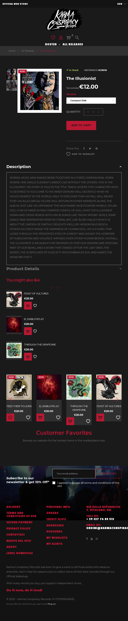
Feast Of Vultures (36, 293)
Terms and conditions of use (21, 514)
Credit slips (56, 519)
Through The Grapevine (40, 344)
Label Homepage (19, 553)
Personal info (58, 507)
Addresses (55, 525)
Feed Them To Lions (19, 406)
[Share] (84, 148)
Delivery (13, 507)
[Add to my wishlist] (35, 305)
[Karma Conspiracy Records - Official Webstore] (64, 19)
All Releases (73, 44)
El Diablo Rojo (34, 319)
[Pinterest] (97, 148)
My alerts (54, 543)
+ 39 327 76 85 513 (100, 519)
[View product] (10, 417)
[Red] (118, 384)
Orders (52, 513)
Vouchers (54, 531)
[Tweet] (90, 148)
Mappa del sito (18, 540)
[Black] (118, 379)
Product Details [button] (22, 269)
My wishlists (57, 537)
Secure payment (19, 522)
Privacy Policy (18, 528)
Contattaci (15, 534)
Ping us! (52, 604)
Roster (51, 44)
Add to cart (81, 125)
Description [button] (18, 166)
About (11, 546)
